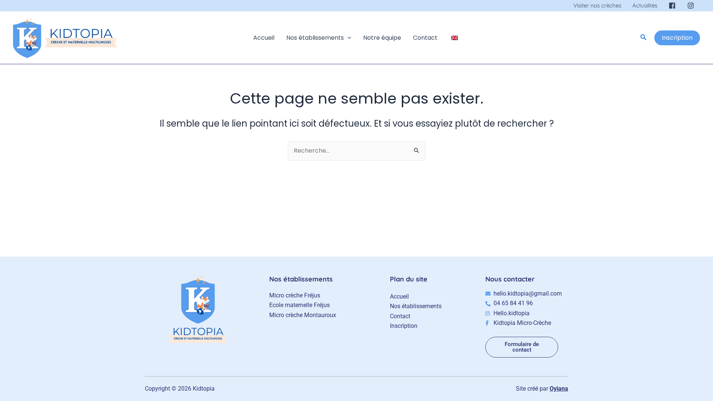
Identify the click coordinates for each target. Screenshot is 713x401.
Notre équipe (382, 37)
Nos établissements (315, 37)
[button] (347, 38)
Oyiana (559, 388)
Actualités (644, 5)
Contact (425, 37)
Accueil (263, 37)
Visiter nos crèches (597, 5)
